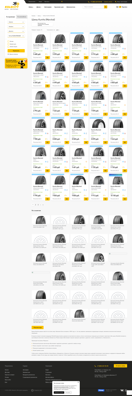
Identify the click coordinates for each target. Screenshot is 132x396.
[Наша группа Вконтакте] (122, 390)
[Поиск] (105, 6)
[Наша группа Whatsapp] (126, 390)
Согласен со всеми (59, 392)
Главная (33, 15)
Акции (40, 1)
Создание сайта (38, 390)
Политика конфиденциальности (53, 379)
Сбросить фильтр (13, 54)
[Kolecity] (12, 5)
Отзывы (7, 377)
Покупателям (32, 1)
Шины (39, 15)
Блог (6, 382)
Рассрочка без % (37, 57)
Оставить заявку (120, 366)
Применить (16, 51)
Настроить (68, 392)
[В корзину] (47, 57)
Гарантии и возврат (9, 374)
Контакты (47, 1)
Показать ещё (38, 327)
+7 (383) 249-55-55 (96, 1)
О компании (49, 372)
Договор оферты (50, 377)
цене (57, 29)
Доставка (7, 372)
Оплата (7, 369)
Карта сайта (8, 379)
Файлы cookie (49, 382)
